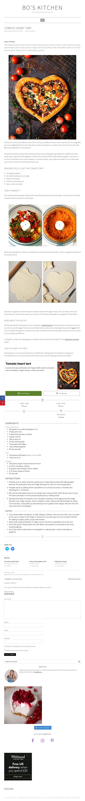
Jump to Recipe (9, 42)
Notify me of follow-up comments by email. (21, 646)
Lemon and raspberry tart (37, 561)
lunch (13, 574)
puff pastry (26, 574)
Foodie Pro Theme (23, 798)
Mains (13, 572)
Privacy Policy (9, 789)
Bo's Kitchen (42, 7)
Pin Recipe (63, 393)
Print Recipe (24, 393)
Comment (8, 599)
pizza (20, 574)
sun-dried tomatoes (35, 574)
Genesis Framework (57, 798)
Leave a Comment (30, 31)
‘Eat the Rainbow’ (47, 325)
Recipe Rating (9, 592)
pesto (17, 574)
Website (7, 638)
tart (42, 574)
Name (6, 622)
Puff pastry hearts (61, 561)
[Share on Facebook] (2, 398)
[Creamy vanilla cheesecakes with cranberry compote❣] (23, 705)
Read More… (38, 672)
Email (6, 630)
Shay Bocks (36, 798)
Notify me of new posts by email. (17, 650)
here (73, 328)
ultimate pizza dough (72, 339)
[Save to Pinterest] (2, 402)
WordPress (77, 798)
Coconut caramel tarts (11, 561)
